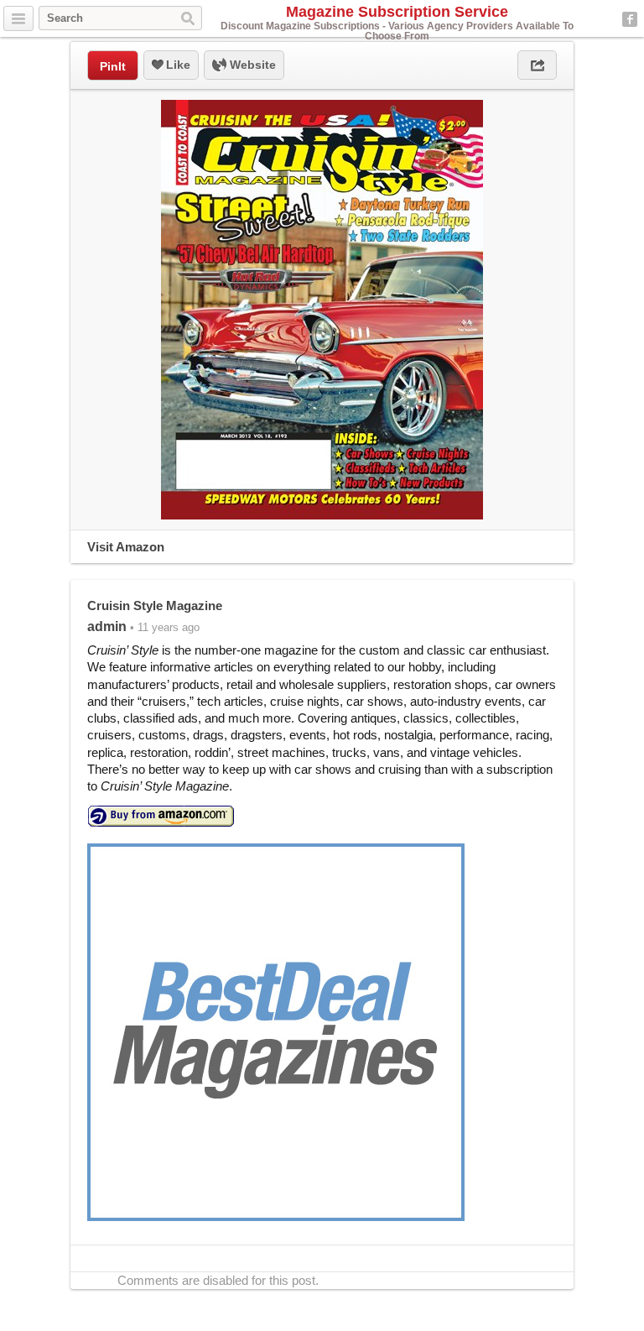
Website (251, 64)
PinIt (113, 66)
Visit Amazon (125, 547)
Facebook (629, 19)
